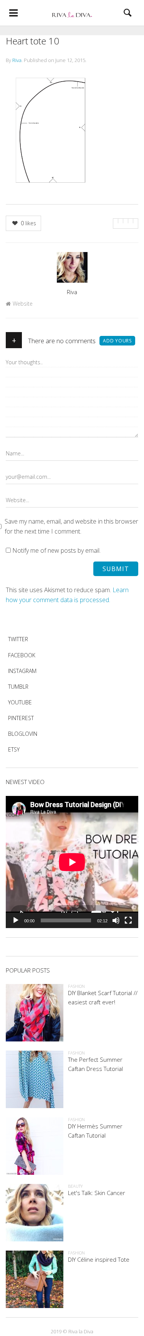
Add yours (117, 340)
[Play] (16, 920)
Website (23, 303)
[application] (72, 862)
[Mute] (116, 920)
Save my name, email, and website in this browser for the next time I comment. (71, 526)
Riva (17, 60)
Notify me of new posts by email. (56, 550)
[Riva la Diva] (72, 13)
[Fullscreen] (128, 920)
